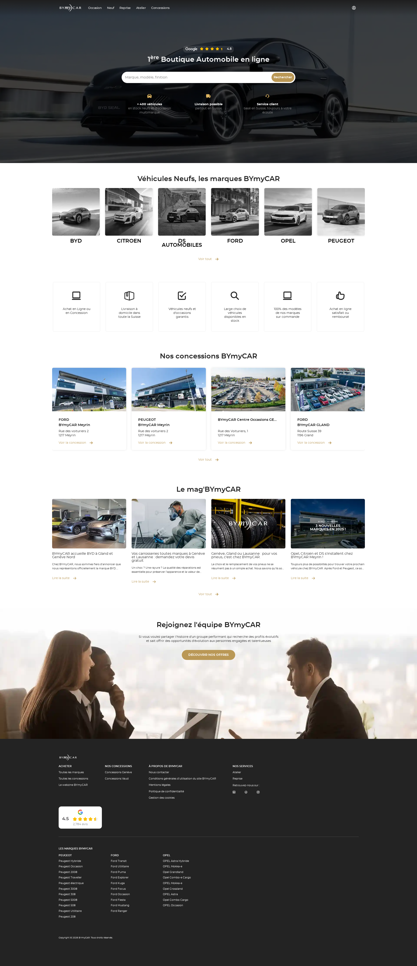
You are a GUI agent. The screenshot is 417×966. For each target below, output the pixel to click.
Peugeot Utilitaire (70, 911)
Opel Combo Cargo (175, 900)
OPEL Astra (170, 894)
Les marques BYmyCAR (76, 848)
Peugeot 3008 (68, 889)
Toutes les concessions (73, 778)
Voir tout (205, 259)
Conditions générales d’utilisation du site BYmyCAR (182, 778)
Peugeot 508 (67, 905)
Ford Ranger (119, 911)
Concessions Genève (118, 772)
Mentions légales (159, 785)
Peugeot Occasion (71, 866)
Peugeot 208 (67, 916)
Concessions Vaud (117, 778)
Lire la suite (61, 578)
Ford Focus (118, 889)
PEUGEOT (65, 855)
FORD (115, 855)
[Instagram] (258, 792)
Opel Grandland (173, 872)
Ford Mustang (120, 905)
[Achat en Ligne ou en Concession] (76, 307)
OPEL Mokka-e (172, 866)
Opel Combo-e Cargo (177, 877)
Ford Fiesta (118, 900)
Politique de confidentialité (166, 791)
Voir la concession (72, 442)
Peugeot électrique (71, 883)
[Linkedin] (234, 792)
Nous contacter (159, 772)
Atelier (237, 772)
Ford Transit (119, 861)
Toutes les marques (71, 772)
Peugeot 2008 (68, 872)
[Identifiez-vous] (354, 8)
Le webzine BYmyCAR (73, 785)
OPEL (166, 855)
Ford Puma (118, 872)
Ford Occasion (120, 894)
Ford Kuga (118, 883)
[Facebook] (246, 792)
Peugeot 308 (67, 894)
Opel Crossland (173, 889)
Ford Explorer (120, 877)
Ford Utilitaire (120, 866)
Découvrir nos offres (208, 654)
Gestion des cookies (162, 797)
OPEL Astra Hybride (176, 861)
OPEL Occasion (173, 905)
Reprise (237, 778)
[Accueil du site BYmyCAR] (71, 7)
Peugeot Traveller (70, 877)
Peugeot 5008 (68, 900)
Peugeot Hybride (70, 861)
